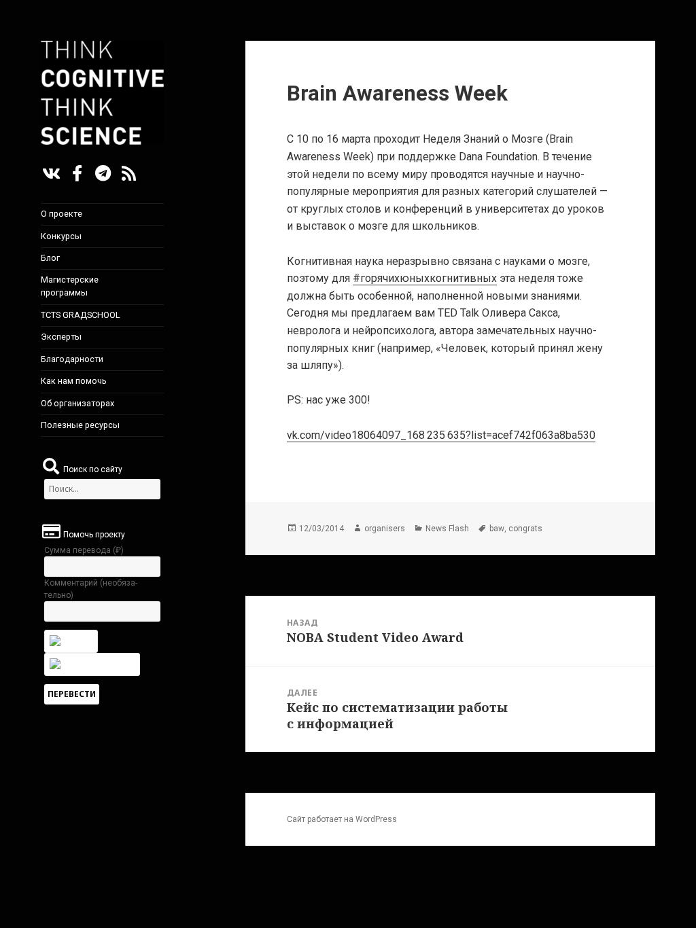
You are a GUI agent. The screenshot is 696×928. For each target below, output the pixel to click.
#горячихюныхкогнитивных (425, 278)
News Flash (447, 528)
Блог (50, 258)
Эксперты (61, 337)
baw (496, 528)
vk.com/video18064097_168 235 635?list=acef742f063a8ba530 (441, 435)
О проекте (61, 214)
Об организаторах (77, 403)
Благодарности (72, 359)
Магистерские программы (70, 286)
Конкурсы (61, 236)
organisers (384, 528)
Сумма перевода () (84, 550)
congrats (525, 528)
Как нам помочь (74, 381)
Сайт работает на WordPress (342, 819)
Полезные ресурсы (80, 425)
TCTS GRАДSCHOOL (80, 315)
